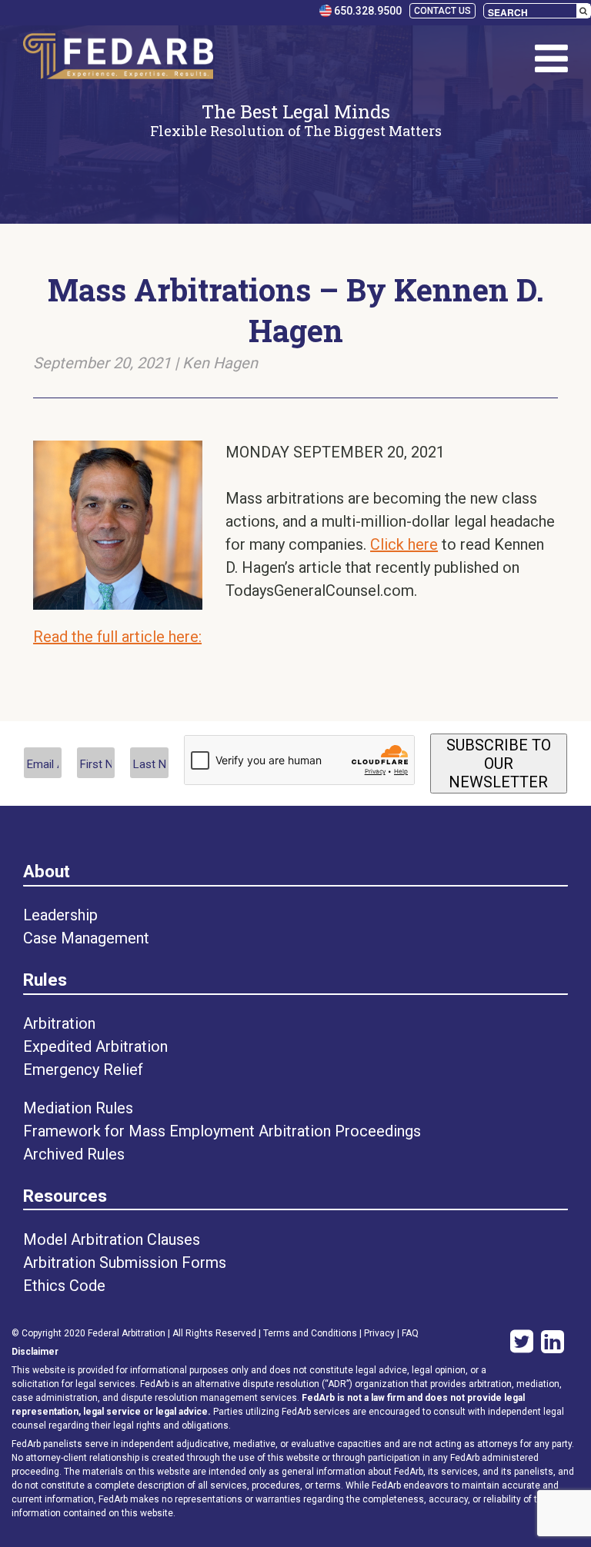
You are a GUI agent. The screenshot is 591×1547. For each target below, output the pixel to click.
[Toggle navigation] (551, 59)
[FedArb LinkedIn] (552, 1343)
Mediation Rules (78, 1108)
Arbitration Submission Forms (124, 1262)
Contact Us (442, 10)
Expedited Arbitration (95, 1046)
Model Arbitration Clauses (111, 1239)
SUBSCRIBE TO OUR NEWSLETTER (498, 763)
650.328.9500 (367, 11)
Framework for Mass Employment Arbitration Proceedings (222, 1131)
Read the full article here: (117, 636)
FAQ (410, 1333)
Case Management (86, 938)
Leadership (60, 915)
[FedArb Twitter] (518, 1343)
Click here (404, 544)
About (46, 871)
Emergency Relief (83, 1069)
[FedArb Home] (118, 59)
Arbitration (59, 1023)
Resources (65, 1196)
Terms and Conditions (310, 1333)
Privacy (379, 1333)
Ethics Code (64, 1285)
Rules (45, 980)
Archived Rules (74, 1154)
